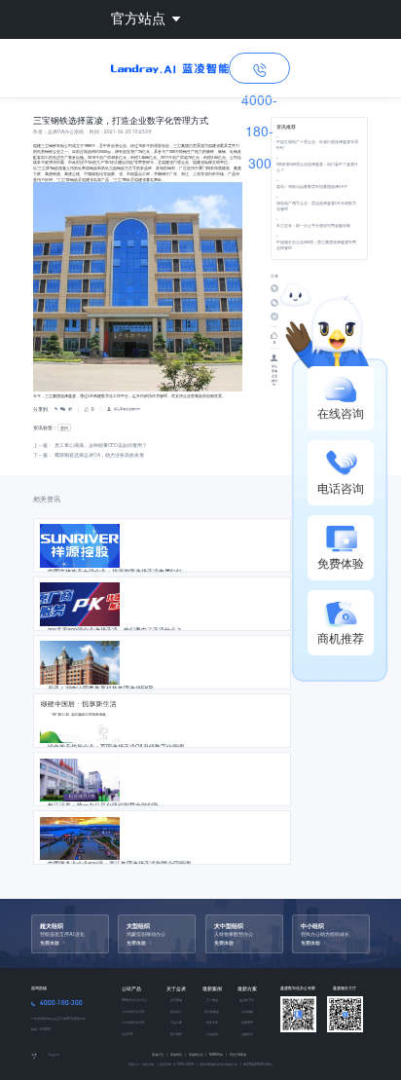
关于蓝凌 (176, 988)
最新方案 (247, 988)
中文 (34, 1055)
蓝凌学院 (178, 1054)
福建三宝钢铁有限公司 (52, 145)
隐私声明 (147, 1063)
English (54, 1055)
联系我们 (176, 1011)
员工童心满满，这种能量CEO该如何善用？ (101, 445)
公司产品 (131, 988)
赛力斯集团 (211, 1011)
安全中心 (134, 1063)
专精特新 (247, 1011)
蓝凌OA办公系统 (66, 131)
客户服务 (176, 1033)
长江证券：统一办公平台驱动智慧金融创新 (313, 225)
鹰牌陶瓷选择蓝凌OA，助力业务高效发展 (99, 455)
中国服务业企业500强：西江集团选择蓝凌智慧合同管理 (316, 245)
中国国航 (212, 1033)
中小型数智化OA (133, 1022)
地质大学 (212, 1022)
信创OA (127, 1033)
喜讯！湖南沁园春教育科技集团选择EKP (311, 186)
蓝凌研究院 (198, 1054)
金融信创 (247, 1033)
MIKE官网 (218, 1054)
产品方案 (176, 1022)
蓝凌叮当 (159, 1054)
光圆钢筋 (117, 167)
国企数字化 (246, 999)
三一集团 (212, 999)
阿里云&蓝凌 (238, 1054)
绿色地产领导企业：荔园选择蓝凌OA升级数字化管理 (316, 206)
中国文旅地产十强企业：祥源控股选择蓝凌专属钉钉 (317, 144)
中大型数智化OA (133, 1011)
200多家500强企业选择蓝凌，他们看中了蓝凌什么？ (317, 167)
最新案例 (212, 988)
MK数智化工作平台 (134, 999)
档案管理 (247, 1022)
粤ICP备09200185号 (258, 1063)
